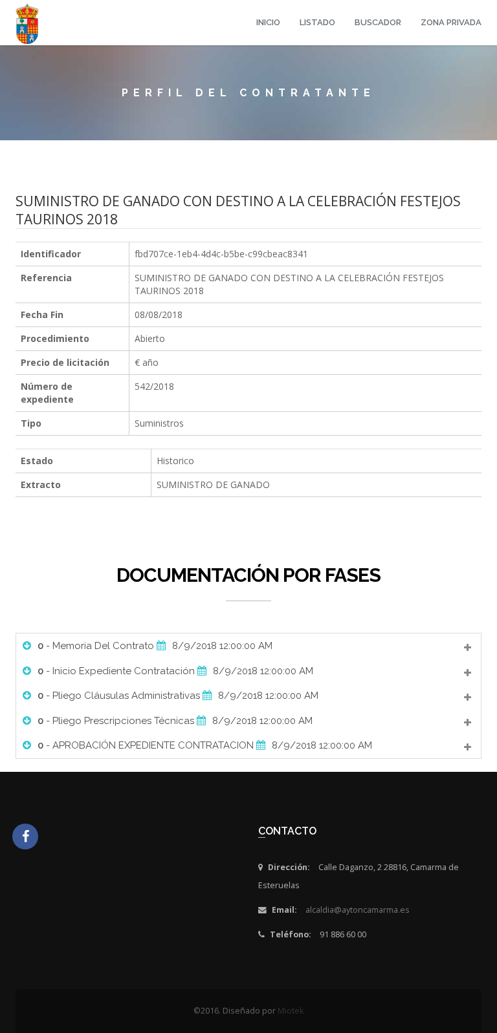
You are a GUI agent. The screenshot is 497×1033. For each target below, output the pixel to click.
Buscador (378, 22)
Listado (317, 22)
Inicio (268, 22)
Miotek (291, 1010)
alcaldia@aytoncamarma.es (357, 909)
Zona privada (451, 22)
